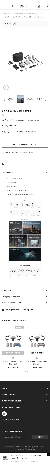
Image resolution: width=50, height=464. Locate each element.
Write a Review (33, 120)
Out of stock (13, 353)
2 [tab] (25, 371)
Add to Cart (37, 353)
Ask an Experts (26, 310)
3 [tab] (27, 371)
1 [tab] (22, 371)
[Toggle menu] (3, 6)
